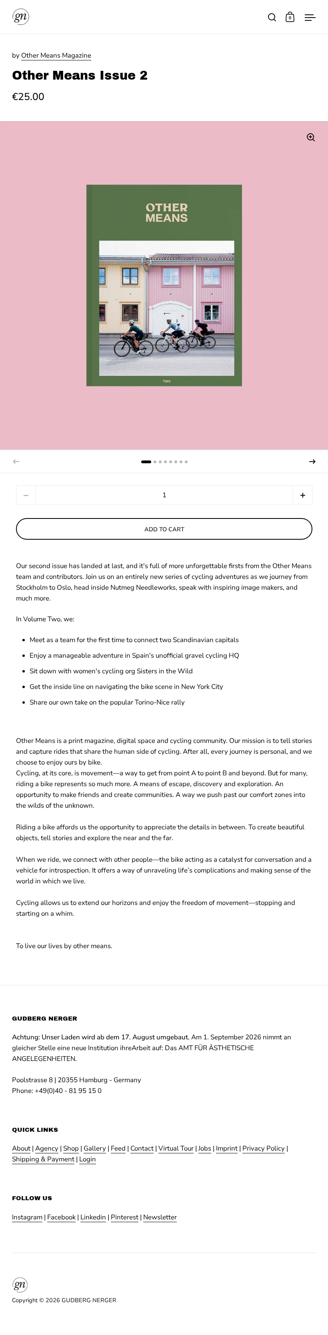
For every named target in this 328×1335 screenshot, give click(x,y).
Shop (71, 1148)
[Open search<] (272, 17)
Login (87, 1159)
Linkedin (93, 1217)
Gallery (95, 1148)
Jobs (204, 1148)
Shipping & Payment (43, 1159)
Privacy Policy (263, 1148)
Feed (118, 1148)
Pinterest (124, 1217)
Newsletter (160, 1217)
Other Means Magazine (56, 55)
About (21, 1148)
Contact (142, 1148)
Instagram (27, 1217)
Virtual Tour (176, 1148)
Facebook (61, 1217)
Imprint (227, 1148)
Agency (46, 1148)
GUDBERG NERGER (89, 1300)
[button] (312, 462)
